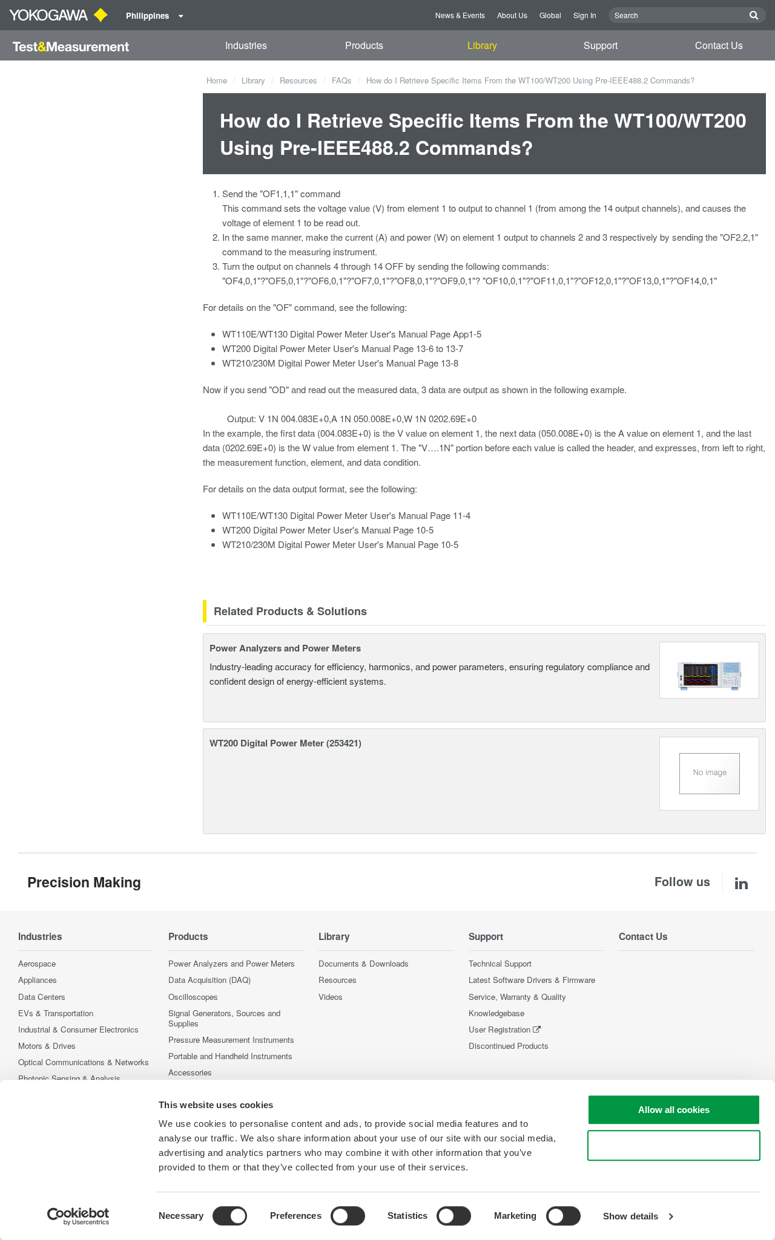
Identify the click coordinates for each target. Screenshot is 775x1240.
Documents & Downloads (363, 963)
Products (364, 45)
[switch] (348, 1215)
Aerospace (37, 963)
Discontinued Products (509, 1045)
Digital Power (316, 333)
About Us (512, 15)
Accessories (190, 1072)
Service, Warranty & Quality (517, 996)
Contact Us (719, 45)
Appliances (37, 979)
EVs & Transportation (55, 1013)
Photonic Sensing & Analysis (69, 1078)
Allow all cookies (674, 1110)
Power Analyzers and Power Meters (285, 647)
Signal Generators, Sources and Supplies (224, 1018)
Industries (246, 45)
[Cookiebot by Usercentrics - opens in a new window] (78, 1216)
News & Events (460, 15)
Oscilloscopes (193, 996)
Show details (630, 1216)
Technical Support (500, 963)
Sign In (584, 15)
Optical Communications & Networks (83, 1062)
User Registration (499, 1029)
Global (550, 15)
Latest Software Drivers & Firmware (532, 979)
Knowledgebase (496, 1013)
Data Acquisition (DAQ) (209, 979)
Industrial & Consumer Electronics (78, 1029)
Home (216, 80)
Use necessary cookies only (674, 1145)
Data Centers (41, 996)
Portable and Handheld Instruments (230, 1056)
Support (601, 45)
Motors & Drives (47, 1045)
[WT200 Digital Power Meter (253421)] (709, 772)
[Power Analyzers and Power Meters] (709, 668)
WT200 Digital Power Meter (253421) (285, 742)
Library (482, 45)
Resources (298, 80)
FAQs (342, 80)
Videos (330, 996)
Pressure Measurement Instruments (231, 1039)
